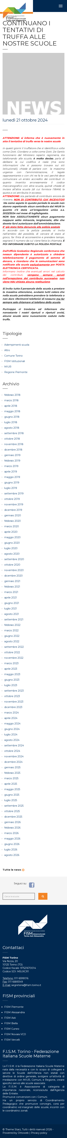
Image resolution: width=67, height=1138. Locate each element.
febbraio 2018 (12, 394)
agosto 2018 (11, 427)
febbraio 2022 (12, 625)
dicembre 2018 (13, 449)
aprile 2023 (10, 668)
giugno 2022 (11, 635)
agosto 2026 (11, 855)
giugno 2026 (11, 844)
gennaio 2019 (12, 455)
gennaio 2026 (12, 822)
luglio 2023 (10, 685)
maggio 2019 (12, 477)
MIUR (7, 366)
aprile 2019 (10, 471)
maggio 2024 (12, 723)
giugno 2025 (11, 794)
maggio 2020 (12, 537)
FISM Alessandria (14, 1012)
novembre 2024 (14, 756)
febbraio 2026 (12, 827)
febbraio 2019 (12, 460)
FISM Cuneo (11, 1028)
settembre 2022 (14, 646)
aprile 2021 (10, 597)
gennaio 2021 (12, 581)
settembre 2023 (14, 690)
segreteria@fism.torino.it (26, 985)
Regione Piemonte (15, 372)
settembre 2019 (14, 493)
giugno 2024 (12, 729)
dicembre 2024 (13, 761)
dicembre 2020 (13, 575)
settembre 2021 (13, 619)
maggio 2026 (12, 838)
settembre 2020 (14, 559)
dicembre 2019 (13, 509)
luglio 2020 (11, 548)
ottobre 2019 (12, 499)
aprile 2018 (10, 405)
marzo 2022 (11, 630)
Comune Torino (13, 355)
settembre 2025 (14, 805)
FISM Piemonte (14, 1006)
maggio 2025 (12, 789)
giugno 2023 (11, 679)
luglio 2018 (10, 422)
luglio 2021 (10, 608)
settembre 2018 (14, 433)
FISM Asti (10, 1017)
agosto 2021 (11, 614)
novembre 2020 (14, 570)
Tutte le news (12, 869)
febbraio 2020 (12, 520)
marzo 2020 (11, 526)
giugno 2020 (12, 542)
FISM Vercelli (12, 1039)
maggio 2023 (12, 674)
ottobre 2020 (12, 564)
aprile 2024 (10, 718)
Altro (7, 350)
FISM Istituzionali (14, 361)
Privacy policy (39, 1132)
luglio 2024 (10, 734)
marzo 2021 (11, 592)
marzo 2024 (11, 712)
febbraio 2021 (12, 586)
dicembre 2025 (13, 816)
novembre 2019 (13, 504)
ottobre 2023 (12, 696)
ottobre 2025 (12, 811)
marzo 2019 (11, 466)
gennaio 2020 (12, 515)
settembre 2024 (14, 745)
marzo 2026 (11, 833)
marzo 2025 (11, 778)
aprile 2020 (11, 531)
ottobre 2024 (12, 751)
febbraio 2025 (12, 772)
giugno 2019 (11, 482)
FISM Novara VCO (15, 1034)
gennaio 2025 (12, 767)
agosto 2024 (11, 740)
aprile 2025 (10, 783)
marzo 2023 (11, 663)
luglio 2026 (10, 849)
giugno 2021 (11, 603)
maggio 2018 (12, 411)
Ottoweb (23, 1132)
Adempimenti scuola (16, 344)
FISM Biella (11, 1023)
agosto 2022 (11, 641)
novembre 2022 (13, 657)
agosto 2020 (12, 553)
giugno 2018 (11, 416)
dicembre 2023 (13, 707)
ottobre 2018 (12, 438)
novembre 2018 (13, 444)
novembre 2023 (13, 701)
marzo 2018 (11, 400)
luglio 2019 (10, 488)
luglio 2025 (10, 800)
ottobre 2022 (12, 652)
